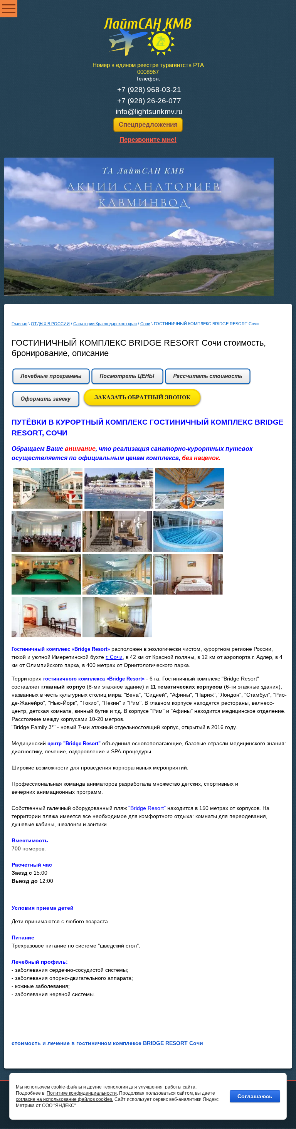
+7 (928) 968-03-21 (149, 90)
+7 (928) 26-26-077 (149, 101)
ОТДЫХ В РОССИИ (50, 323)
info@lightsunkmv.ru (149, 112)
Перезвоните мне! (148, 139)
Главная (19, 323)
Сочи (145, 323)
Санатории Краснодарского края (105, 323)
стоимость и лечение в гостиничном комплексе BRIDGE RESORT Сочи (107, 1043)
